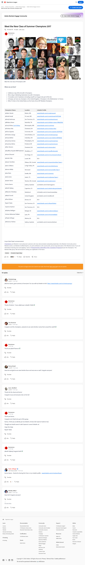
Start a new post (53, 266)
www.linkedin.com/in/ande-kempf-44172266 (49, 116)
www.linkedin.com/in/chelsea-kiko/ (46, 128)
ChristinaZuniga (12, 279)
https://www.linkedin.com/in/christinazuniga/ (59, 283)
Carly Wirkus (16, 125)
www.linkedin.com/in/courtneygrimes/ (47, 141)
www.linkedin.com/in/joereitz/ (45, 173)
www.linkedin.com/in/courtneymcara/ (47, 144)
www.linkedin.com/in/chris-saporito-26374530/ (49, 131)
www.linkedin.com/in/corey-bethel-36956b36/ (49, 138)
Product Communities (9, 6)
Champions (8, 244)
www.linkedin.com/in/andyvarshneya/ (47, 119)
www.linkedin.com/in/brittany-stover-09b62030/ (50, 122)
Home (2, 6)
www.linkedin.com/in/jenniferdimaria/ (47, 166)
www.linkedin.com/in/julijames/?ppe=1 (47, 177)
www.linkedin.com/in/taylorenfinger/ (52, 473)
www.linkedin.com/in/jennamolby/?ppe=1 (48, 170)
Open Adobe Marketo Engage (71, 16)
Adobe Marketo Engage (20, 6)
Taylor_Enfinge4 (12, 469)
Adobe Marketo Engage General (33, 6)
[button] (75, 7)
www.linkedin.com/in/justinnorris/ (46, 181)
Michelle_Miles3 (12, 490)
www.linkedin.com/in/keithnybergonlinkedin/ (49, 188)
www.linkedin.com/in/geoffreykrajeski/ (47, 151)
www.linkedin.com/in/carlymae (45, 125)
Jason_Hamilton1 (12, 388)
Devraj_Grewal (12, 366)
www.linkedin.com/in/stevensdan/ (46, 147)
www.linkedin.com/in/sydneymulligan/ (47, 211)
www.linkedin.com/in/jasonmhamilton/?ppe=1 (49, 162)
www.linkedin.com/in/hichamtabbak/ (47, 214)
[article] (42, 285)
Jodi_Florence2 (12, 322)
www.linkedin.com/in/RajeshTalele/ (46, 203)
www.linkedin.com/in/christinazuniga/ (47, 135)
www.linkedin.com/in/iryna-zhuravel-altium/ (49, 155)
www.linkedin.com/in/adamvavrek (46, 113)
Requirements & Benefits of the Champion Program (46, 247)
